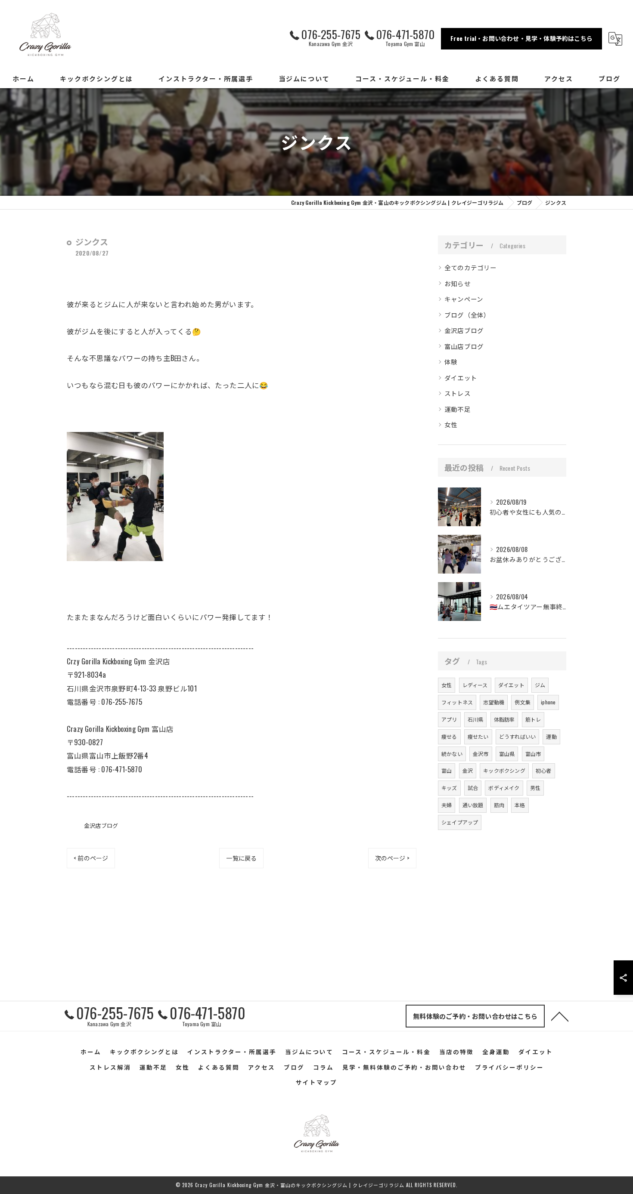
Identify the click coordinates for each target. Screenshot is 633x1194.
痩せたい (478, 736)
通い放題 (473, 804)
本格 (520, 804)
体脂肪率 (504, 719)
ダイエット (460, 377)
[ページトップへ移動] (559, 1015)
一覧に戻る (241, 857)
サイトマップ (316, 1082)
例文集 (523, 702)
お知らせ (457, 283)
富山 (446, 770)
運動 (551, 736)
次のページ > (392, 857)
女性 (450, 424)
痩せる (449, 736)
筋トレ (533, 719)
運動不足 (457, 408)
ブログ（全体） (467, 314)
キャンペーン (463, 298)
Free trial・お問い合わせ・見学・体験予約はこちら (521, 38)
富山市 (533, 753)
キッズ (449, 787)
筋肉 (499, 804)
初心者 (544, 770)
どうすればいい (517, 736)
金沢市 (481, 753)
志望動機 (493, 702)
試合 (473, 787)
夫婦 (446, 804)
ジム (540, 684)
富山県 (507, 753)
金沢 (467, 770)
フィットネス (457, 702)
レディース (475, 684)
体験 (450, 361)
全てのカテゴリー (470, 267)
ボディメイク (503, 787)
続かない (451, 753)
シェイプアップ (459, 822)
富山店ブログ (464, 346)
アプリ (449, 719)
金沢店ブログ (101, 825)
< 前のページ (91, 857)
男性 (535, 787)
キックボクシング (504, 770)
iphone (548, 702)
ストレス (457, 393)
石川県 (476, 719)
